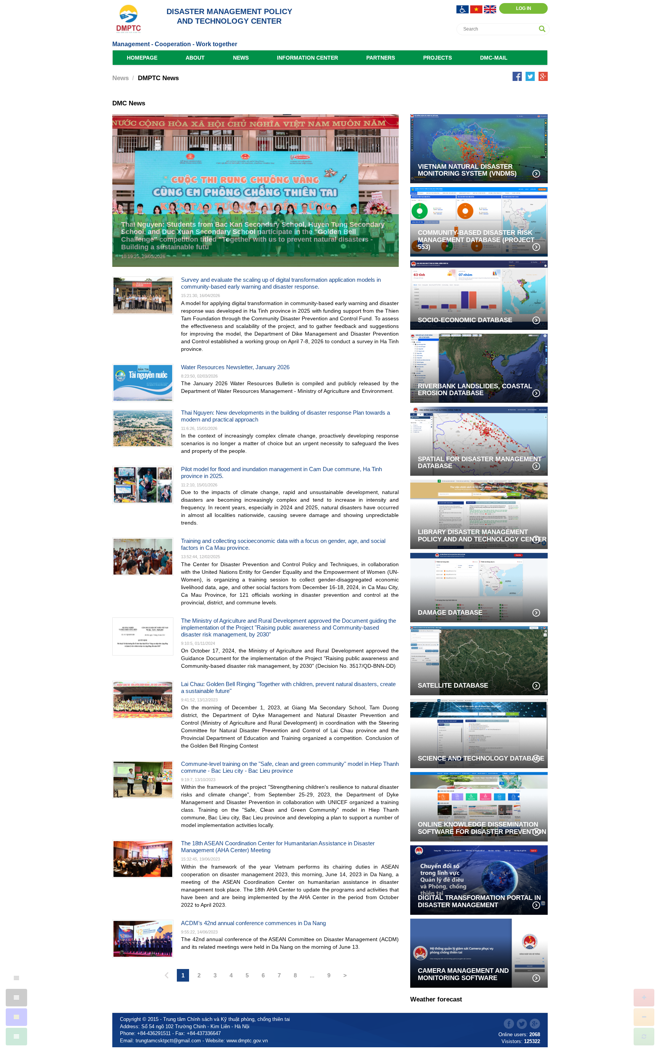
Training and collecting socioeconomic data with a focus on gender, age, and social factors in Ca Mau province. (283, 544)
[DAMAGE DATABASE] (479, 587)
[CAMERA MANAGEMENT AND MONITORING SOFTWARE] (479, 952)
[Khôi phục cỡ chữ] (644, 1036)
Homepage (142, 58)
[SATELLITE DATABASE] (479, 660)
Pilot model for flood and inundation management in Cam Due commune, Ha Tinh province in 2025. (281, 472)
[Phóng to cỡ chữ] (644, 997)
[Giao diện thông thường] (16, 1036)
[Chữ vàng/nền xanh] (16, 1017)
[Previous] (166, 976)
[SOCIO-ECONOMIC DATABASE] (479, 294)
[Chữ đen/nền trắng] (16, 978)
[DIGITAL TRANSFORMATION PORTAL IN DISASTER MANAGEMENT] (479, 879)
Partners (380, 58)
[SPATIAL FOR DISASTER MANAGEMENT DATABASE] (479, 440)
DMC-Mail (494, 58)
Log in (523, 8)
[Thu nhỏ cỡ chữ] (644, 1017)
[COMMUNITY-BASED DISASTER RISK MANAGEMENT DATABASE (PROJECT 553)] (479, 221)
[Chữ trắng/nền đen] (16, 997)
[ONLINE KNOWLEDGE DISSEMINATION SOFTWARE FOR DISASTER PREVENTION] (479, 806)
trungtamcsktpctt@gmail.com (168, 1040)
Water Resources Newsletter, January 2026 (235, 367)
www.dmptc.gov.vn (247, 1040)
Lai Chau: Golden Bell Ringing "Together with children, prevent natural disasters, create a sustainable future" (288, 687)
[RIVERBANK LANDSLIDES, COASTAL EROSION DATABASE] (479, 367)
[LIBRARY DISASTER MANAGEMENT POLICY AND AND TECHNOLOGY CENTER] (479, 513)
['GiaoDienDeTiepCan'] (463, 8)
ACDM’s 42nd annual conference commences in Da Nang (253, 923)
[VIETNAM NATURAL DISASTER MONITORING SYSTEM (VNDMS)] (479, 148)
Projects (437, 58)
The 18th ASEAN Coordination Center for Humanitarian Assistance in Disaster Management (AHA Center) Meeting (278, 846)
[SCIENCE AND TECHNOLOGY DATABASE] (479, 733)
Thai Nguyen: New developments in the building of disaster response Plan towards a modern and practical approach (285, 416)
